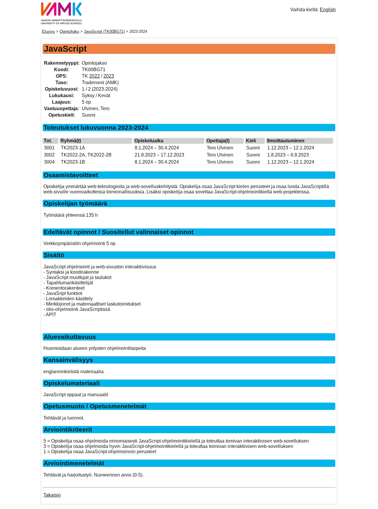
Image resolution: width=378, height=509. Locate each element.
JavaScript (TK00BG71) (104, 31)
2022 (94, 76)
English (328, 9)
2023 (108, 76)
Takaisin (52, 494)
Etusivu (48, 31)
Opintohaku (69, 31)
